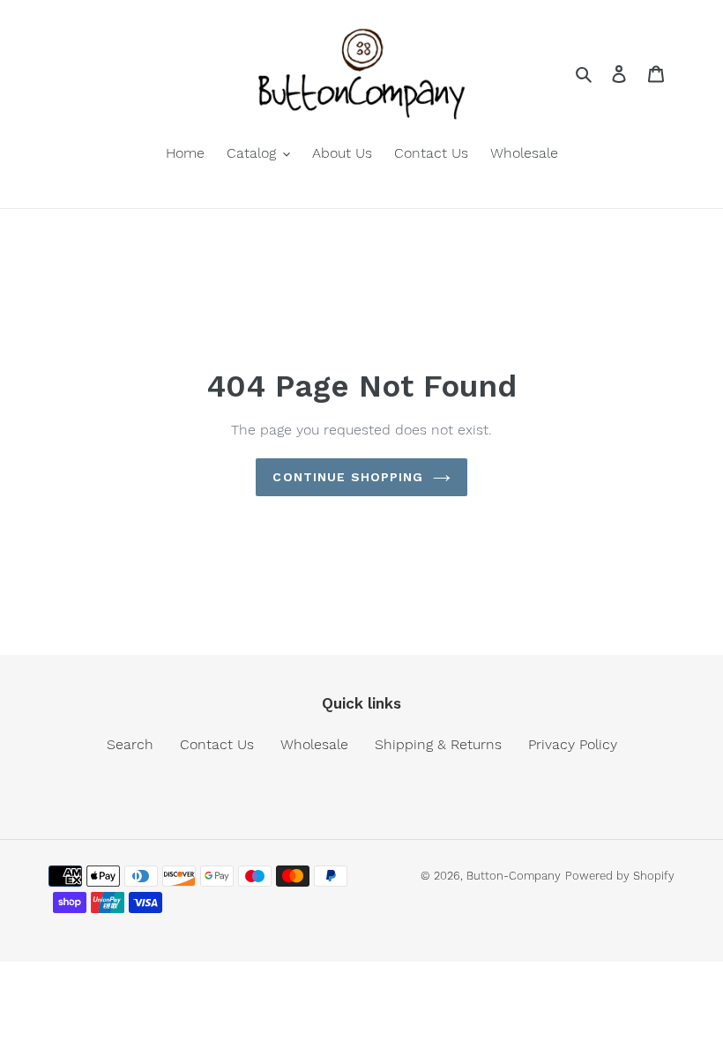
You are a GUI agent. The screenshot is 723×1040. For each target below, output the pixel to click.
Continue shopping (347, 477)
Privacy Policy (572, 744)
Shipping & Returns (438, 744)
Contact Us (217, 744)
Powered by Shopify (620, 875)
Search (130, 744)
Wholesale (314, 744)
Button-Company (513, 875)
